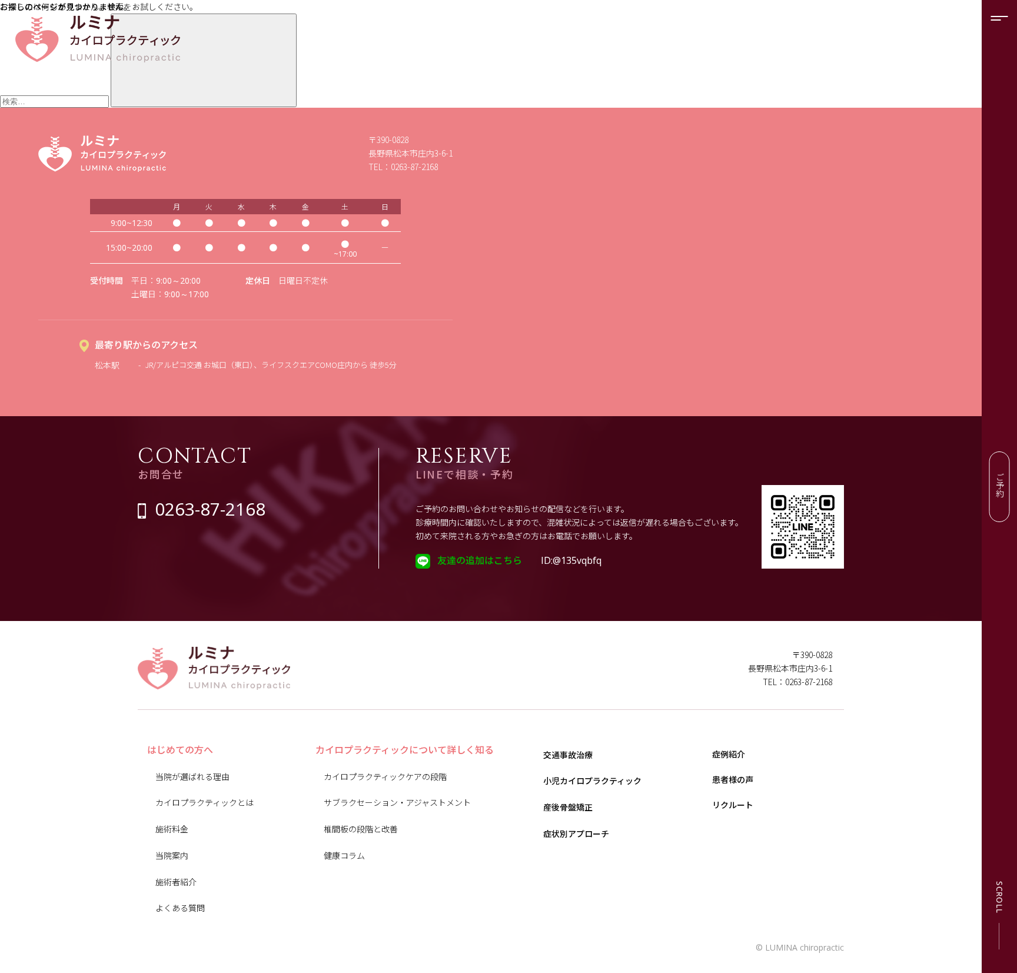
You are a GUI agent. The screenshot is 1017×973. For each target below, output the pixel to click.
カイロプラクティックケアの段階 (385, 776)
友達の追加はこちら (479, 560)
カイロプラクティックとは (204, 802)
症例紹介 (728, 754)
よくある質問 (180, 908)
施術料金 (171, 829)
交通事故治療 (568, 755)
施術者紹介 (176, 882)
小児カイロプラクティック (592, 780)
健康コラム (344, 855)
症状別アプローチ (576, 833)
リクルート (732, 805)
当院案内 (171, 855)
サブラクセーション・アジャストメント (397, 802)
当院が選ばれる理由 (192, 776)
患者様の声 (732, 779)
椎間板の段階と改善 (361, 829)
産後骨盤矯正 (568, 807)
